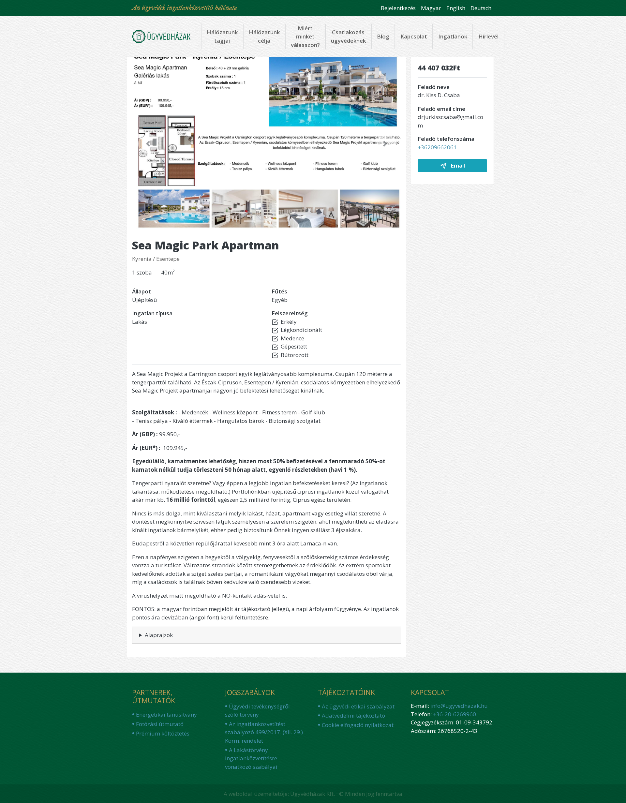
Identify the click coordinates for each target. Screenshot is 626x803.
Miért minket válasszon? (305, 36)
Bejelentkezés (398, 8)
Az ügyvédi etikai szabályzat (358, 706)
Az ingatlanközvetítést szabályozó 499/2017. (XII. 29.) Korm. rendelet (264, 732)
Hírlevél (488, 36)
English (455, 8)
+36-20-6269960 (454, 714)
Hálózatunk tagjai (222, 36)
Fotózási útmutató (160, 724)
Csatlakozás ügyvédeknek (348, 36)
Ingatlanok (452, 36)
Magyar (431, 8)
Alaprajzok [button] (159, 635)
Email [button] (457, 165)
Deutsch (480, 8)
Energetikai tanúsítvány (166, 714)
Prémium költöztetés (162, 733)
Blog (383, 36)
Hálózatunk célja (264, 36)
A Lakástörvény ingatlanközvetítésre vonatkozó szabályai (251, 758)
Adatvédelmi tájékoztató (353, 715)
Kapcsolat (413, 36)
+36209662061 (437, 147)
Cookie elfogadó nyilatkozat (358, 725)
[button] (148, 144)
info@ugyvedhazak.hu (459, 705)
